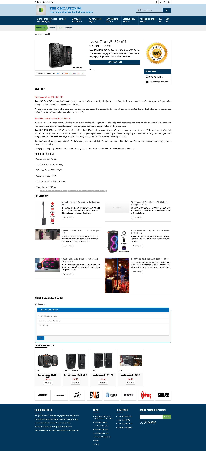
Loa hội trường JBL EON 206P (48, 376)
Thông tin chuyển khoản (147, 20)
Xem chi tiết (67, 218)
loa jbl (61, 191)
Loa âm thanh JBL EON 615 (107, 42)
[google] (165, 2)
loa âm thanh (45, 191)
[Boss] (60, 395)
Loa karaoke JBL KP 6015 (103, 375)
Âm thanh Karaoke (76, 20)
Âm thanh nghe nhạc (95, 20)
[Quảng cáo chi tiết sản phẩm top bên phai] (157, 53)
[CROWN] (111, 395)
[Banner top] (90, 10)
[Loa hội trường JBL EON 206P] (48, 361)
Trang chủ (38, 34)
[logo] (41, 10)
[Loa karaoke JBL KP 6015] (103, 360)
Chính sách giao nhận (125, 423)
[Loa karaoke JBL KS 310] (131, 360)
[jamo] (43, 395)
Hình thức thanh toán (125, 427)
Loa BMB (52, 28)
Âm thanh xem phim (129, 20)
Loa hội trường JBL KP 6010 (75, 375)
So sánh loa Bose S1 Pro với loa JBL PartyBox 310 (81, 231)
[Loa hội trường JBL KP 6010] (75, 361)
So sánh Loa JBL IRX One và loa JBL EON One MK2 (81, 203)
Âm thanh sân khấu (112, 20)
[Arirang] (146, 395)
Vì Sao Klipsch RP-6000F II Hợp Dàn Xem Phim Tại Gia (51, 20)
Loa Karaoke (40, 28)
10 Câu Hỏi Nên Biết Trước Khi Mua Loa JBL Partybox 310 (80, 260)
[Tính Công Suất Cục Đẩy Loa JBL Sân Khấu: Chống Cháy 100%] (117, 207)
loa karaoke (54, 191)
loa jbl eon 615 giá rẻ (82, 191)
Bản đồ (160, 20)
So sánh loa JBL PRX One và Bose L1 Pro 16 (150, 259)
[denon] (129, 395)
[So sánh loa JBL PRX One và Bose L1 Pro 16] (117, 275)
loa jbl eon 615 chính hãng (98, 191)
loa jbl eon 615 (69, 191)
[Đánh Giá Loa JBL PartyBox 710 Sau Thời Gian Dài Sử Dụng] (117, 241)
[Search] (166, 10)
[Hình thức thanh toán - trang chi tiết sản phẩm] (60, 73)
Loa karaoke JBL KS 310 (130, 375)
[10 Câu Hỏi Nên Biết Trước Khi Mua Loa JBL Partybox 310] (47, 265)
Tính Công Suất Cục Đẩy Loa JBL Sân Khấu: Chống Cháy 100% (149, 203)
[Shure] (163, 395)
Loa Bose (68, 28)
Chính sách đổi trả (124, 420)
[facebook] (156, 2)
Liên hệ (167, 20)
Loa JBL (60, 28)
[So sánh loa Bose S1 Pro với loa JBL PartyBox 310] (47, 234)
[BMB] (94, 395)
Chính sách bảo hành (125, 416)
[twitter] (161, 2)
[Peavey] (77, 395)
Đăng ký (166, 417)
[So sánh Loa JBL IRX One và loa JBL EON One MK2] (47, 213)
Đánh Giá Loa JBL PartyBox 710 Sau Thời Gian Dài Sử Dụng (150, 231)
